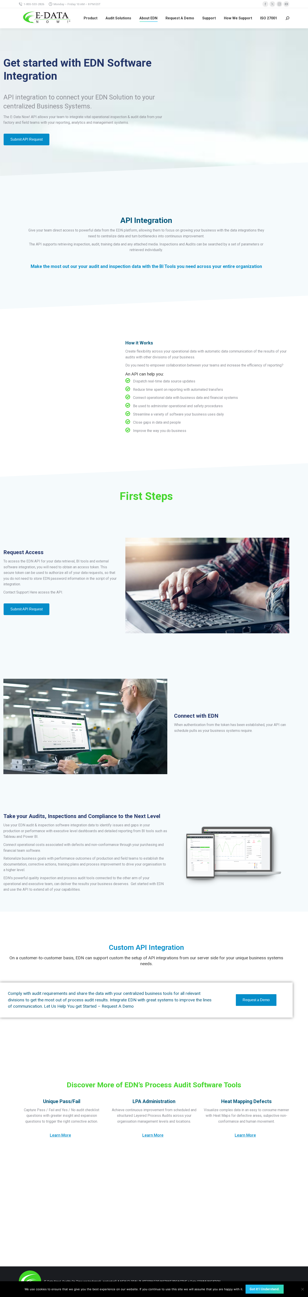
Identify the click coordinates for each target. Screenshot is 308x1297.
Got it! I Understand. (265, 1289)
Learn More (60, 1135)
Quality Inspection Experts (43, 1054)
